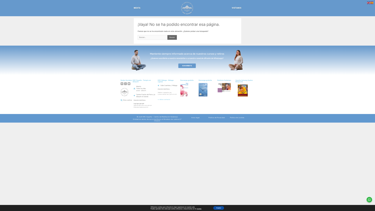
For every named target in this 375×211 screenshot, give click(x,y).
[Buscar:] (152, 37)
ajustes (199, 209)
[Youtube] (129, 83)
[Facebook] (122, 83)
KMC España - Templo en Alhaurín (142, 81)
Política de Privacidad (216, 117)
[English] (368, 3)
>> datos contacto (164, 99)
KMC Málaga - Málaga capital (166, 81)
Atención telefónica (139, 100)
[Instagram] (125, 83)
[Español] (372, 3)
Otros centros (127, 100)
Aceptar (218, 208)
